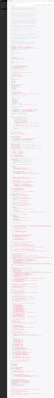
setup (23, 2)
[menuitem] (3, 2)
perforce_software (13, 2)
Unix (21, 2)
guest (9, 2)
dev (18, 2)
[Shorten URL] (34, 5)
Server (20, 2)
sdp (16, 2)
